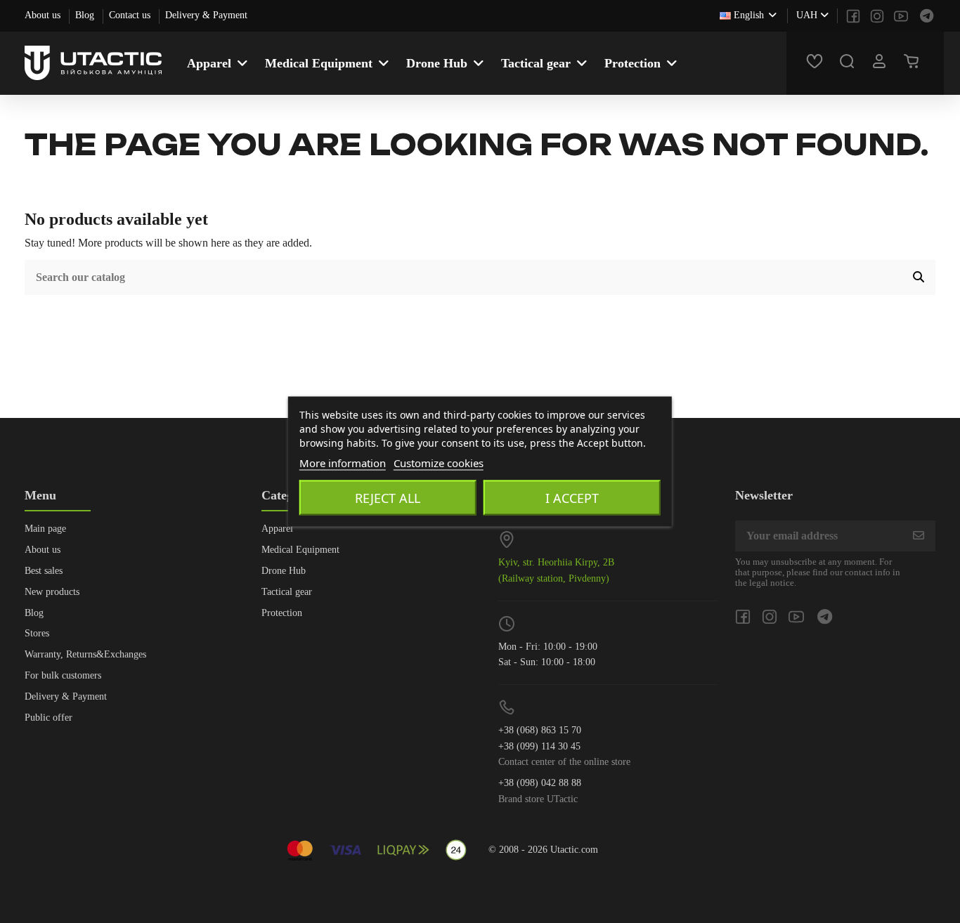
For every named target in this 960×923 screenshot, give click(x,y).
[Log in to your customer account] (881, 63)
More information (342, 463)
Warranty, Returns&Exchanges (85, 654)
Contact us (131, 15)
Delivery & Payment (206, 15)
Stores (37, 633)
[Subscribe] (918, 536)
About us (44, 15)
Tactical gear (286, 592)
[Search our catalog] (918, 277)
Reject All (387, 498)
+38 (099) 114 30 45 (539, 746)
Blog (86, 15)
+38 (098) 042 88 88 (539, 783)
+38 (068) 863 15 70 (539, 730)
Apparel (277, 528)
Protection (281, 613)
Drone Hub (283, 570)
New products (52, 592)
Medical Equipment (300, 549)
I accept (572, 498)
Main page (45, 528)
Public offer (48, 717)
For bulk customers (63, 675)
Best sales (44, 570)
